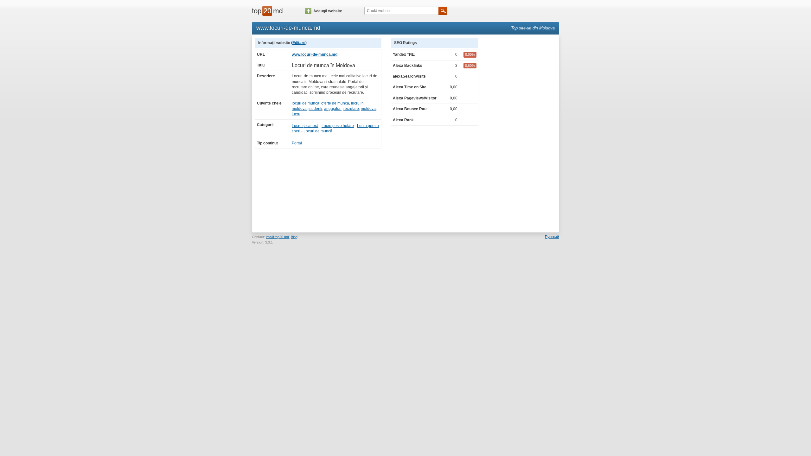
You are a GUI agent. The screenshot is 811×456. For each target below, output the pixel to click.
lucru (296, 114)
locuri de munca (305, 103)
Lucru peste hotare (338, 126)
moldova (368, 108)
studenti (315, 108)
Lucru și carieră (305, 126)
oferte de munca (335, 103)
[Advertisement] (522, 133)
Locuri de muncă (317, 131)
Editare (298, 43)
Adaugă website (327, 11)
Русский (552, 237)
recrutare (351, 108)
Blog (294, 237)
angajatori (333, 108)
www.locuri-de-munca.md (314, 54)
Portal (297, 143)
